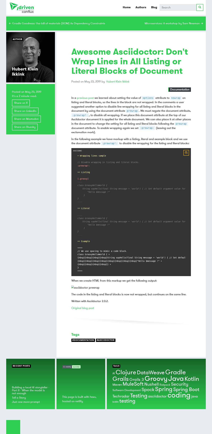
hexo (93, 397)
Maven (117, 385)
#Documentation (83, 340)
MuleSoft (133, 383)
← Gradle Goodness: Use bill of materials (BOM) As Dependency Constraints (57, 23)
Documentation (179, 89)
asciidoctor (157, 396)
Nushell (151, 384)
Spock (148, 390)
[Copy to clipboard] (186, 153)
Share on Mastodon (26, 119)
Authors (140, 7)
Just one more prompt (26, 402)
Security (179, 384)
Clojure (126, 372)
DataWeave (151, 372)
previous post (85, 98)
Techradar (121, 396)
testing (127, 400)
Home (127, 7)
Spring (163, 389)
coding (179, 395)
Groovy (156, 378)
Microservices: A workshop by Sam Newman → (174, 23)
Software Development (127, 390)
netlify (79, 401)
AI (114, 373)
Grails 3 (136, 379)
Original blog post (82, 308)
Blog (154, 7)
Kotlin (192, 379)
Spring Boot (186, 389)
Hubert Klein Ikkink (117, 81)
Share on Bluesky (25, 127)
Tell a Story (19, 397)
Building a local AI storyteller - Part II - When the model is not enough (30, 390)
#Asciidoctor (106, 340)
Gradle (175, 372)
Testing (138, 395)
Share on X (21, 103)
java (194, 396)
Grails (121, 379)
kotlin (116, 402)
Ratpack (165, 385)
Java (176, 378)
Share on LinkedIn (25, 111)
